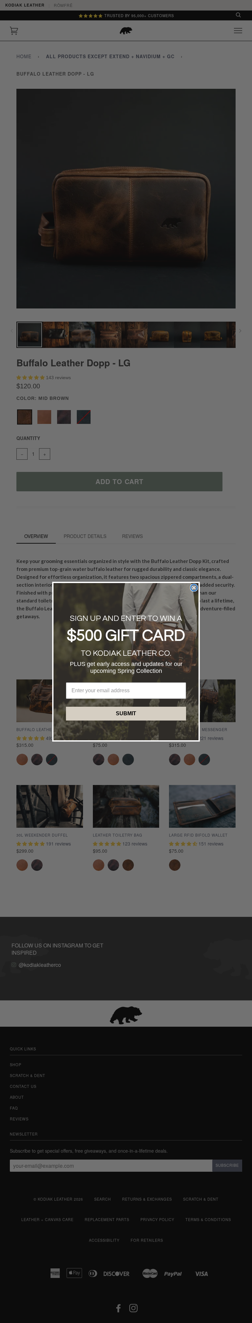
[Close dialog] (194, 587)
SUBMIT (126, 713)
